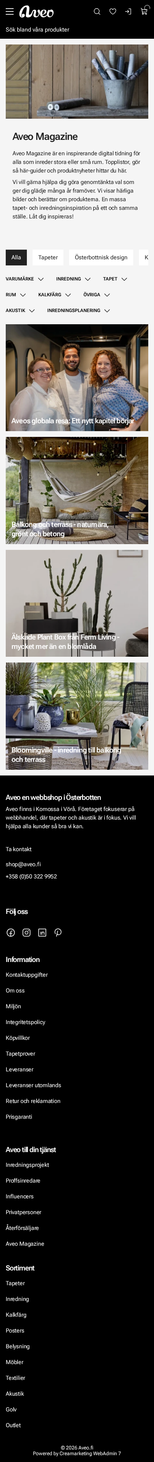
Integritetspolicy (25, 1022)
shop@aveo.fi (23, 864)
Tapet (110, 279)
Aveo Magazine (25, 1243)
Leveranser (19, 1069)
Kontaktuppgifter (27, 974)
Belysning (18, 1346)
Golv (11, 1409)
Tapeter (48, 257)
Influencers (20, 1196)
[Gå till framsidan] (36, 11)
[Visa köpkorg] (144, 11)
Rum (11, 294)
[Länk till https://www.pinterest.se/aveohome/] (58, 932)
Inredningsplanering (73, 310)
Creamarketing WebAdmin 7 (90, 1453)
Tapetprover (20, 1053)
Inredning (68, 279)
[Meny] (9, 11)
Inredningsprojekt (27, 1164)
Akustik (15, 310)
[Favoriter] (113, 11)
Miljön (13, 1006)
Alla (16, 257)
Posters (15, 1330)
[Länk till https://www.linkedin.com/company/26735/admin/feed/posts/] (42, 932)
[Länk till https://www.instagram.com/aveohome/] (26, 932)
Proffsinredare (23, 1180)
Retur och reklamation (33, 1101)
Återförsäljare (22, 1228)
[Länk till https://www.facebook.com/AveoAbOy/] (11, 932)
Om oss (15, 990)
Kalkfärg (49, 294)
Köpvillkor (18, 1037)
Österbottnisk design (101, 257)
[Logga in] (128, 11)
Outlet (13, 1425)
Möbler (14, 1362)
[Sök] (97, 11)
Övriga (91, 294)
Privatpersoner (23, 1212)
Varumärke (20, 279)
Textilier (15, 1377)
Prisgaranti (19, 1116)
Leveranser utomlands (33, 1085)
